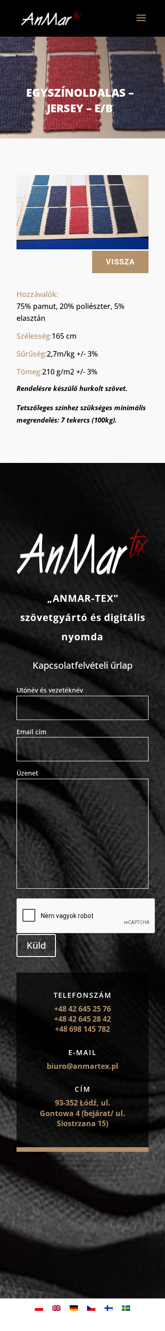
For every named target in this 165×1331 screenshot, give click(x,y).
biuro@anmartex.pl (82, 1066)
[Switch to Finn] (108, 1308)
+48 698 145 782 (82, 1029)
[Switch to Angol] (56, 1308)
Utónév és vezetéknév (49, 690)
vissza (120, 261)
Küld (36, 945)
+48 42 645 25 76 (82, 1009)
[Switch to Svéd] (126, 1308)
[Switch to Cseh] (91, 1308)
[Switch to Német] (73, 1308)
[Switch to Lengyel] (39, 1308)
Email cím (31, 731)
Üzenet (27, 773)
